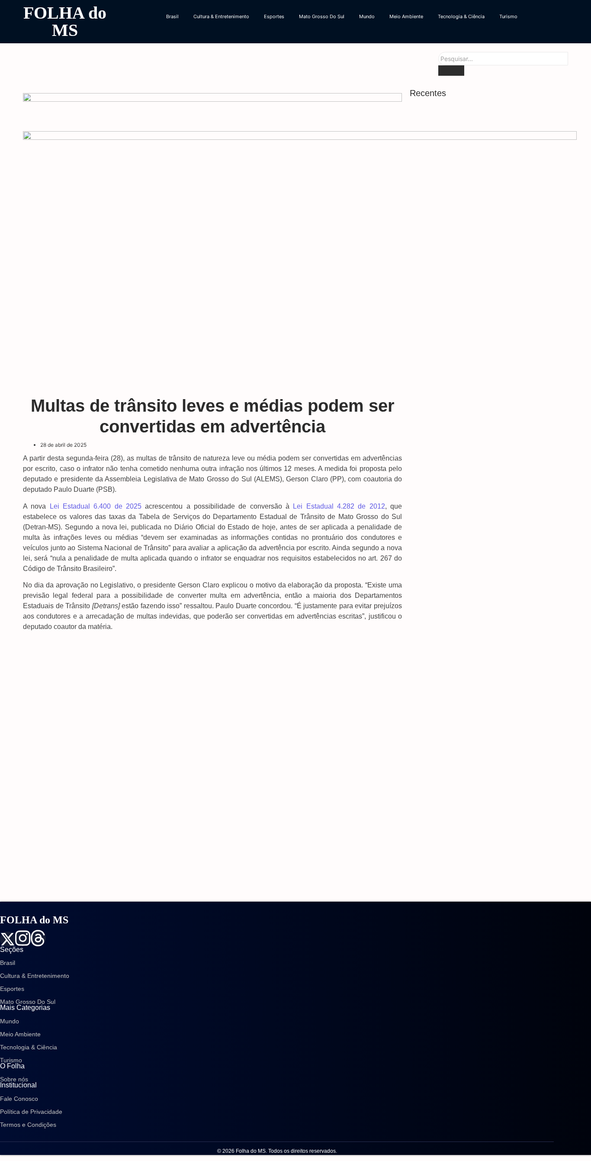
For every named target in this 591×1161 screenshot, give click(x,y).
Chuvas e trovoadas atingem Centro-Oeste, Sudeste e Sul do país (482, 882)
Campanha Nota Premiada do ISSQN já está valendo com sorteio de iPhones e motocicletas (489, 750)
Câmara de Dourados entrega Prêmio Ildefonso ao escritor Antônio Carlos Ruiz (488, 638)
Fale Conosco (19, 1098)
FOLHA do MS (64, 21)
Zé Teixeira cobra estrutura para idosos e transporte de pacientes (478, 605)
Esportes (274, 16)
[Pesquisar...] (451, 70)
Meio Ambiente (406, 16)
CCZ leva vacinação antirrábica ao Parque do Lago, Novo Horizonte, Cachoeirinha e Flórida (486, 794)
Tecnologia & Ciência (461, 16)
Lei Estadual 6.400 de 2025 (95, 506)
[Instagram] (22, 937)
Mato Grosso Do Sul (321, 16)
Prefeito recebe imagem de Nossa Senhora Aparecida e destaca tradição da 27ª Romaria (485, 465)
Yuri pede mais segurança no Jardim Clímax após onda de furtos (483, 705)
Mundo (367, 16)
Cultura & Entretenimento (221, 16)
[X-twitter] (7, 939)
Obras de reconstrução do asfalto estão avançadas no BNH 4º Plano (478, 672)
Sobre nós (14, 1079)
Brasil (172, 16)
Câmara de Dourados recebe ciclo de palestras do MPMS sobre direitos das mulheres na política (489, 557)
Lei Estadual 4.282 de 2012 (339, 506)
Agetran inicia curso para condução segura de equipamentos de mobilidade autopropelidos (488, 509)
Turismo (508, 16)
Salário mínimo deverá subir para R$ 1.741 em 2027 (486, 837)
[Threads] (37, 937)
